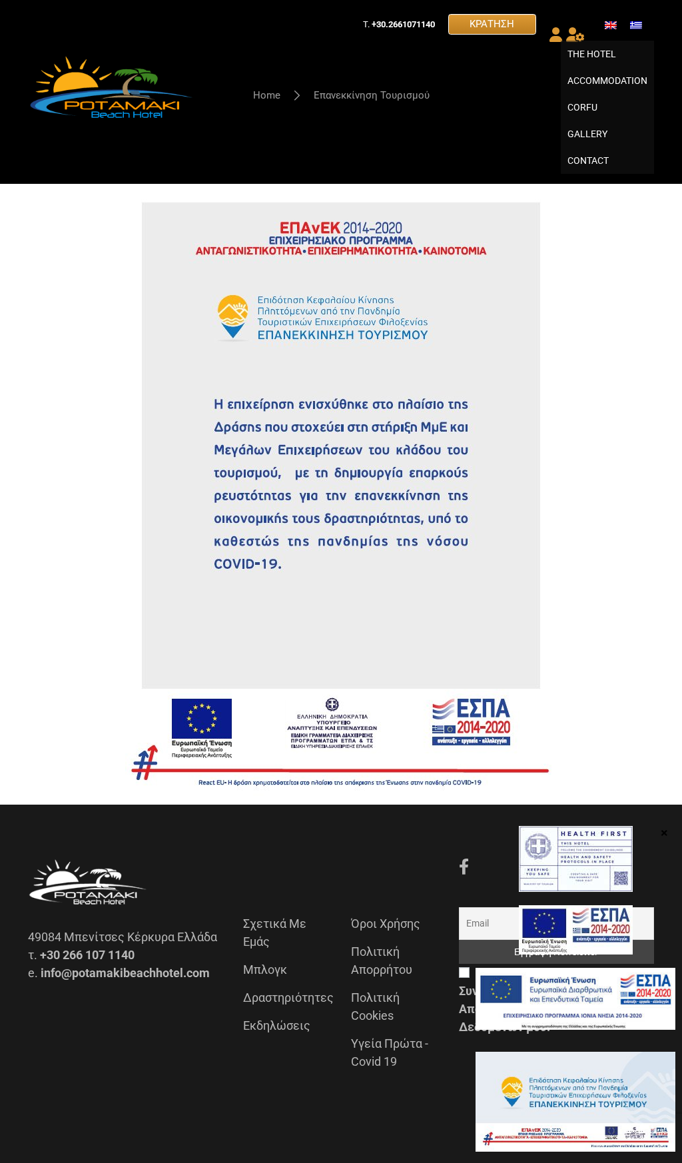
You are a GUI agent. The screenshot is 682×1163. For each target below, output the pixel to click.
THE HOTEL (591, 54)
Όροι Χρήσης (385, 924)
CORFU (582, 107)
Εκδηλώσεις (276, 1025)
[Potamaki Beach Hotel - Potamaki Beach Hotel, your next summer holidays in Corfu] (111, 92)
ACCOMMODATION (607, 80)
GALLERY (587, 134)
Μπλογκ (265, 969)
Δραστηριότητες (288, 997)
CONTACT (588, 160)
